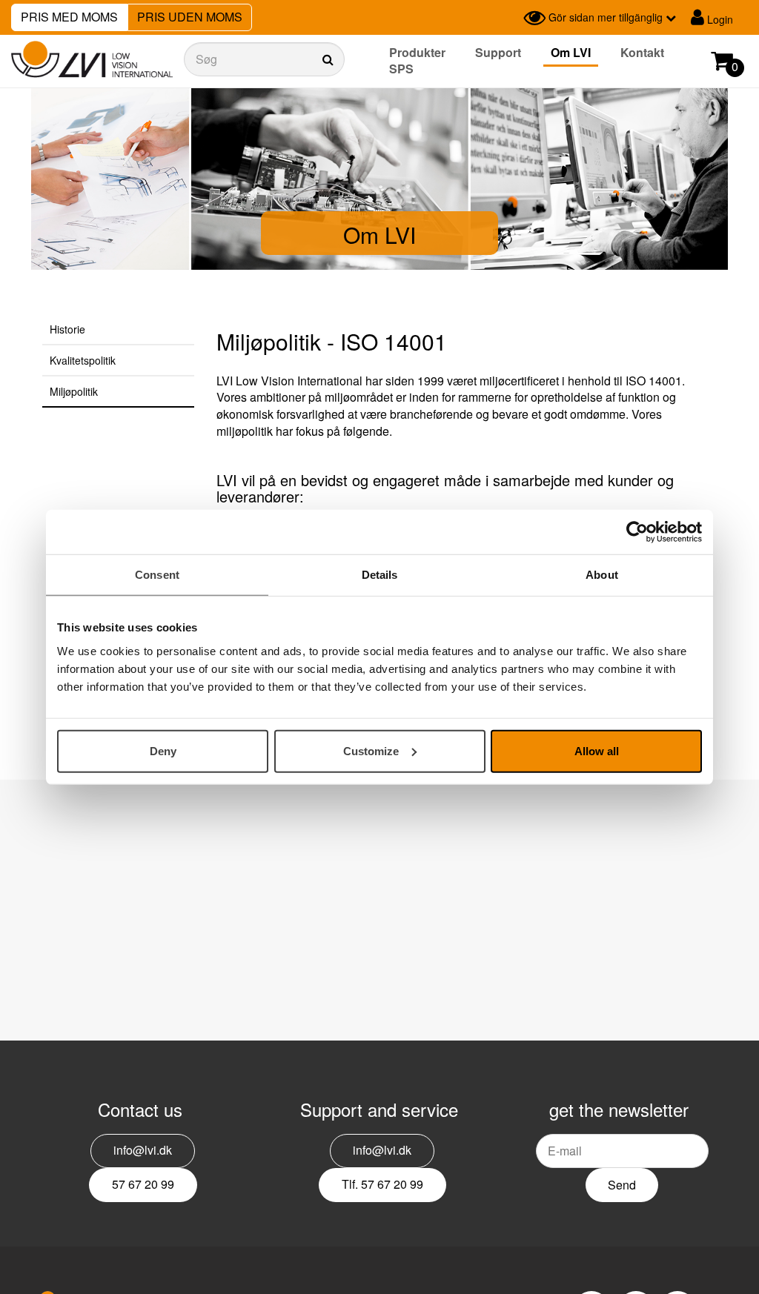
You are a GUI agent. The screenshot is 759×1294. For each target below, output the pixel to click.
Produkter (417, 52)
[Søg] (264, 59)
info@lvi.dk (142, 1149)
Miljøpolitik (74, 391)
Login (718, 19)
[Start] (92, 59)
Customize (371, 750)
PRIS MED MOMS (69, 16)
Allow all (596, 750)
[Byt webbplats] (508, 18)
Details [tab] (380, 574)
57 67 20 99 (143, 1183)
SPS (401, 68)
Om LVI (571, 52)
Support (498, 52)
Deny (163, 750)
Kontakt (642, 52)
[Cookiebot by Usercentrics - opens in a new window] (637, 532)
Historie (67, 329)
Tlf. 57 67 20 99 (382, 1183)
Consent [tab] (157, 574)
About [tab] (602, 574)
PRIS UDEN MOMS (189, 16)
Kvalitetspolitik (83, 360)
